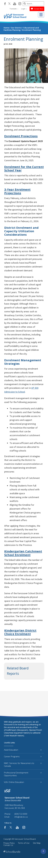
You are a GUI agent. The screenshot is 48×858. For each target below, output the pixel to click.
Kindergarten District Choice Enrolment (20, 632)
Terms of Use (23, 843)
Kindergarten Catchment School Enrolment (23, 553)
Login (23, 9)
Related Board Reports (18, 671)
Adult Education (11, 749)
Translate (13, 9)
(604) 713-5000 (20, 813)
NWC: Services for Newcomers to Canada (19, 764)
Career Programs (12, 756)
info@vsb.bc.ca (21, 816)
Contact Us (8, 845)
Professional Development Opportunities (16, 774)
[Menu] (41, 14)
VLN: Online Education (14, 782)
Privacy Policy (9, 843)
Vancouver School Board (25, 839)
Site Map (37, 843)
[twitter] (9, 4)
